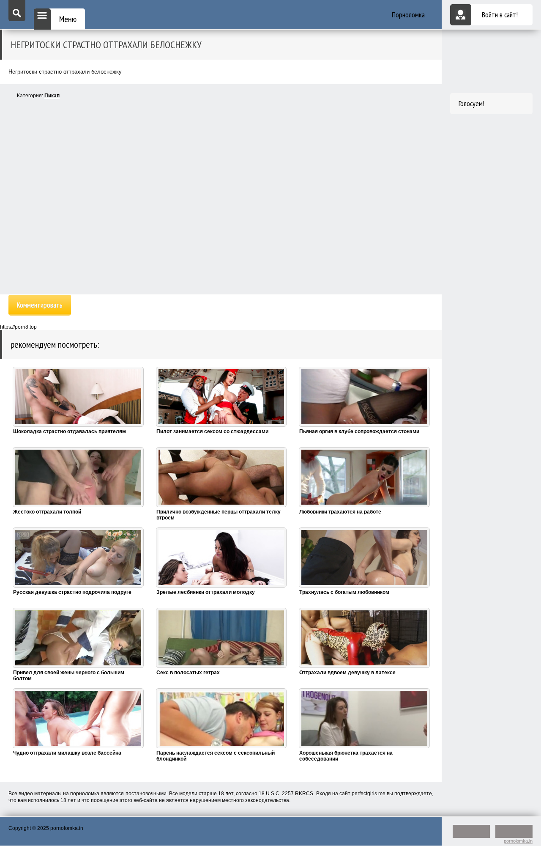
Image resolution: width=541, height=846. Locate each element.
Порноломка (408, 14)
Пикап (52, 96)
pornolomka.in (518, 840)
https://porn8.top (18, 327)
